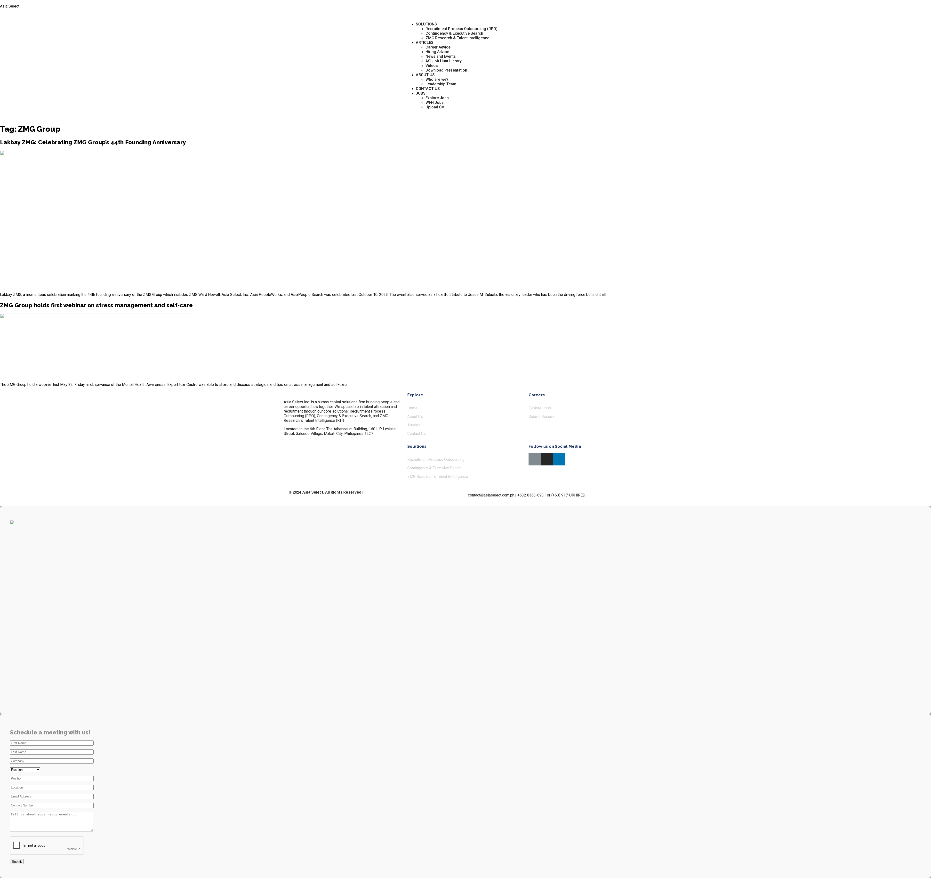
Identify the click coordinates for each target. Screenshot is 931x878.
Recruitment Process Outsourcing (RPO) (461, 28)
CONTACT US (428, 88)
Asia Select (9, 6)
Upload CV (434, 107)
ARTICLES (424, 42)
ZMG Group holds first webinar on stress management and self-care (96, 305)
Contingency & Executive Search (454, 33)
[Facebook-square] (535, 459)
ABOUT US (425, 75)
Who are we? (436, 79)
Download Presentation (446, 70)
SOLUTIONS (426, 24)
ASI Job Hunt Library (443, 61)
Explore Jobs (437, 98)
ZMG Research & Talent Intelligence (457, 38)
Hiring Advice (437, 51)
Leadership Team (440, 84)
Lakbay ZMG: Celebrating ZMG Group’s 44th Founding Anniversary (93, 142)
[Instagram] (547, 459)
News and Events (440, 56)
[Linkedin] (559, 459)
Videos (431, 65)
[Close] (922, 7)
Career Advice (437, 47)
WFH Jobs (434, 102)
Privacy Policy (376, 492)
